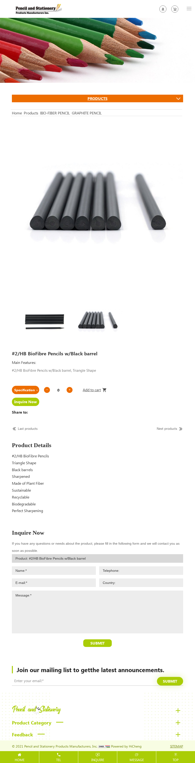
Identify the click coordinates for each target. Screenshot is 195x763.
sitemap (176, 746)
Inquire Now (25, 401)
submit (170, 681)
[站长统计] (104, 746)
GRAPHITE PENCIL (87, 112)
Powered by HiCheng (126, 746)
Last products (28, 428)
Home (17, 112)
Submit (97, 643)
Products (97, 98)
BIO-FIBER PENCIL (55, 112)
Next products (167, 428)
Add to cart (92, 389)
